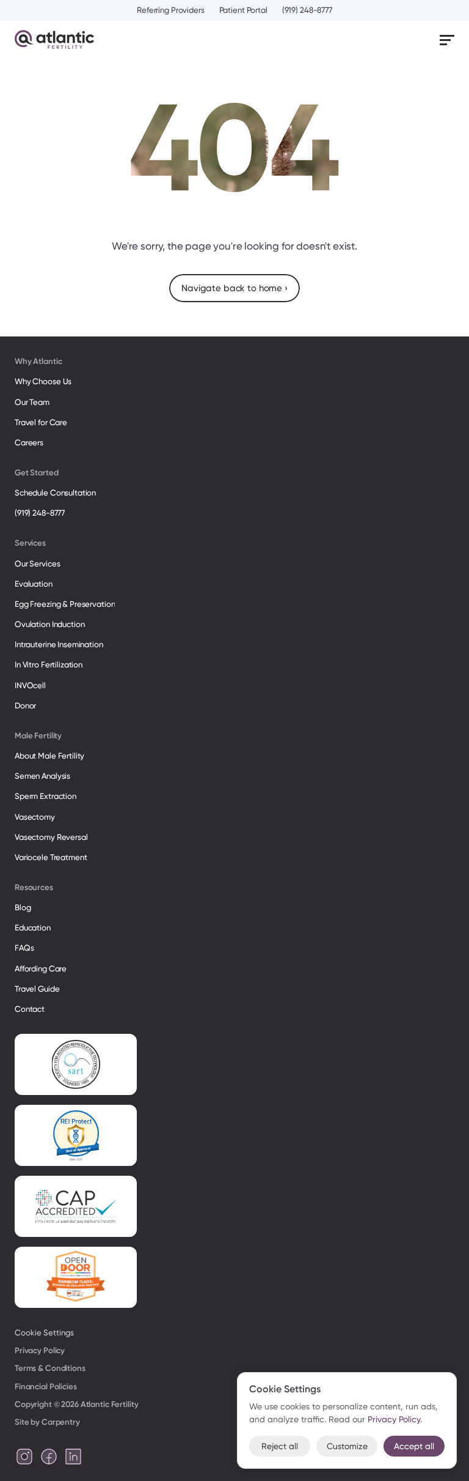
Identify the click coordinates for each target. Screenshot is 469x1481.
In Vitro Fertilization (48, 664)
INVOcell (30, 685)
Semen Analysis (42, 776)
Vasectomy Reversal (51, 837)
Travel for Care (41, 422)
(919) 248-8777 (307, 10)
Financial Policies (46, 1386)
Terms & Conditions (50, 1368)
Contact (30, 1009)
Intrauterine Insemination (59, 644)
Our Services (37, 563)
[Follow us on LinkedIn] (73, 1456)
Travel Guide (37, 988)
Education (33, 927)
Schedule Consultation (55, 492)
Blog (23, 907)
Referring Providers (171, 10)
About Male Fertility (49, 755)
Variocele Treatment (52, 857)
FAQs (24, 947)
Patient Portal (243, 10)
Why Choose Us (43, 381)
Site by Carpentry (47, 1422)
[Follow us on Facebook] (49, 1456)
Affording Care (41, 968)
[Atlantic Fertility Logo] (54, 39)
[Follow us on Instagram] (24, 1456)
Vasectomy (35, 817)
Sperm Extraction (45, 796)
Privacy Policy (40, 1350)
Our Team (32, 402)
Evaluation (34, 583)
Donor (25, 705)
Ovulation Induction (50, 624)
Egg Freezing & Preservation (65, 604)
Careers (29, 442)
